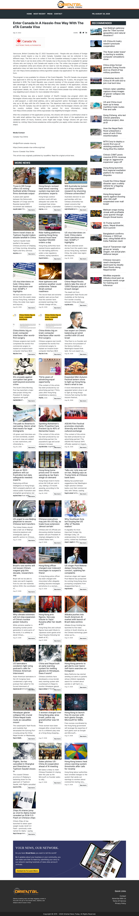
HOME (29, 14)
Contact (123, 896)
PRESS (49, 14)
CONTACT (58, 14)
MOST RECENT (39, 14)
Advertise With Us (119, 898)
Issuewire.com (52, 54)
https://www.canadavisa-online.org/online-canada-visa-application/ (46, 71)
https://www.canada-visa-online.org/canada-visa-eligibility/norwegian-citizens (47, 111)
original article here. (66, 156)
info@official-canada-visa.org (24, 143)
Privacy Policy (120, 903)
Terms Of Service (119, 901)
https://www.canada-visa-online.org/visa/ (29, 147)
